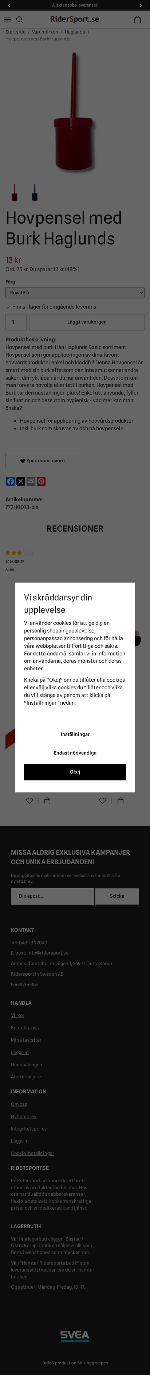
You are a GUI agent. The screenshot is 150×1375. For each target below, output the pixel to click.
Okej (75, 772)
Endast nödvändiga (75, 753)
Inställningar (75, 734)
